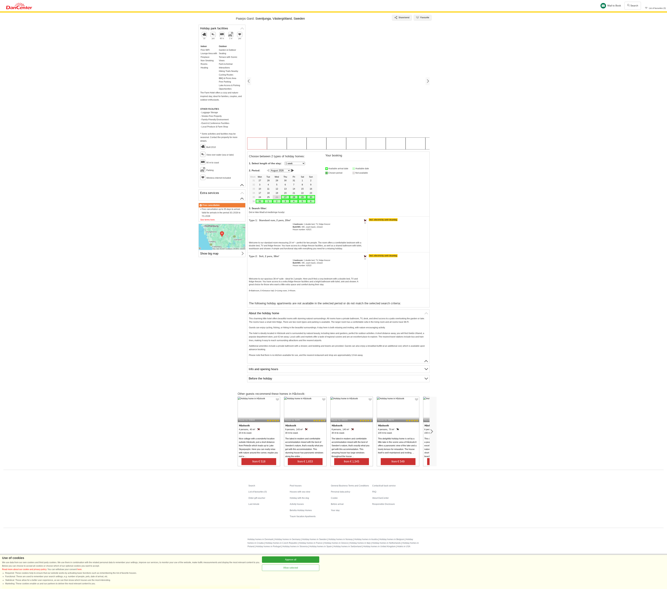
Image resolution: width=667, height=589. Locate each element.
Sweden (299, 18)
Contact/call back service (384, 485)
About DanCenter (380, 498)
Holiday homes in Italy (360, 543)
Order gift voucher (256, 498)
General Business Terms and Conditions (350, 485)
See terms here (207, 220)
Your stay (335, 510)
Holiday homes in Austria (366, 539)
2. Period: (254, 170)
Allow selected (290, 567)
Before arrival (337, 504)
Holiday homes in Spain (320, 546)
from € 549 (398, 461)
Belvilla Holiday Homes (301, 510)
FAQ (374, 492)
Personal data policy (340, 492)
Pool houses (296, 485)
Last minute (253, 504)
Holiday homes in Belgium (391, 539)
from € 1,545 (351, 461)
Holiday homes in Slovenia (295, 546)
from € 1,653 (305, 461)
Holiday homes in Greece (336, 543)
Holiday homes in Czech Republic (281, 543)
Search (634, 5)
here (79, 569)
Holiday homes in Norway (340, 539)
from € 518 (258, 461)
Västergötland (282, 18)
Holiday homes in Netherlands (386, 543)
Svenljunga (263, 18)
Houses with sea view (300, 492)
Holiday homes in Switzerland (348, 546)
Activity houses (297, 504)
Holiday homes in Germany (287, 539)
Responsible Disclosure (383, 504)
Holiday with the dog (299, 498)
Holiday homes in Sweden (314, 539)
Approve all (290, 559)
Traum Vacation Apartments (303, 516)
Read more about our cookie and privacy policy (24, 569)
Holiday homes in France (311, 543)
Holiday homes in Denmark (260, 539)
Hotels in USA (403, 546)
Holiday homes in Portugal (268, 546)
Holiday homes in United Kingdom (379, 546)
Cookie (334, 498)
